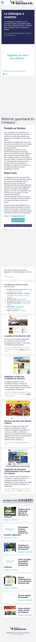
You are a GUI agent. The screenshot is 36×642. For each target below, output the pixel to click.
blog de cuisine (26, 301)
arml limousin (22, 299)
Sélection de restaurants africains (15, 307)
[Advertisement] (18, 96)
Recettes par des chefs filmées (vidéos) (17, 422)
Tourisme (23, 310)
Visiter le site (20, 220)
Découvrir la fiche (10, 520)
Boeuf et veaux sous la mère (19, 290)
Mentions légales (18, 634)
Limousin (9, 277)
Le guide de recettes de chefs (17, 336)
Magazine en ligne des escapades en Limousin (14, 377)
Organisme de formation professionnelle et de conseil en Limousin (17, 471)
